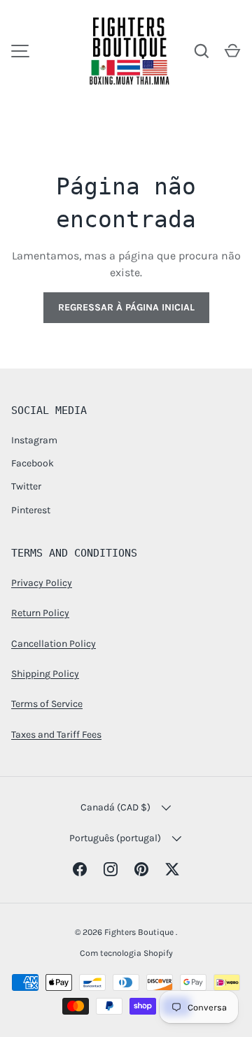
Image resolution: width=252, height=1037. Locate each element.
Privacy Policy (41, 583)
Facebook (32, 463)
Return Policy (40, 613)
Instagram (34, 440)
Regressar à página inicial (126, 307)
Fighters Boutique (140, 932)
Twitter (26, 486)
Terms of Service (47, 704)
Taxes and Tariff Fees (56, 735)
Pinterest (30, 510)
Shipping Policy (45, 674)
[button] (232, 51)
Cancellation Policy (53, 644)
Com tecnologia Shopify (126, 953)
